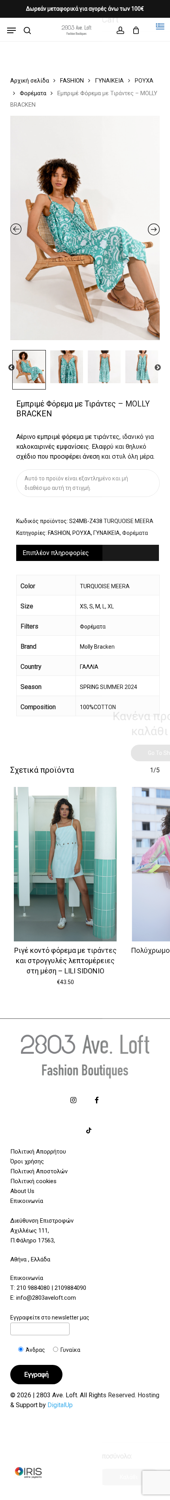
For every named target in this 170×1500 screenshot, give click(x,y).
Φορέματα (33, 93)
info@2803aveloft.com (46, 1297)
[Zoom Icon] (85, 231)
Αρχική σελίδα (29, 80)
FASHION (72, 80)
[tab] (87, 553)
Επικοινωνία (26, 1201)
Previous (11, 368)
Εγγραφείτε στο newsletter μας (49, 1317)
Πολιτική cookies (33, 1181)
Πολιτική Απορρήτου (38, 1151)
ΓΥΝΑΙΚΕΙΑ (109, 80)
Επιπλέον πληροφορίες (56, 553)
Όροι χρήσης (27, 1161)
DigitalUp (60, 1405)
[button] (11, 30)
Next (158, 368)
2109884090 (70, 1287)
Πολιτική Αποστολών (39, 1171)
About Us (22, 1191)
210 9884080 (33, 1287)
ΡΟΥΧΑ (144, 80)
